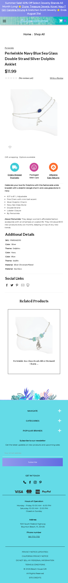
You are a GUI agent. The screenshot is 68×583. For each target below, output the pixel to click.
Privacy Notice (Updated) (35, 552)
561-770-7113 (34, 536)
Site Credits (35, 578)
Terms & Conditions (35, 565)
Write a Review (56, 78)
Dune (25, 6)
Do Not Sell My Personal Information (35, 560)
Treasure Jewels (39, 6)
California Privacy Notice (35, 556)
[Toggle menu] (4, 21)
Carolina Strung (16, 9)
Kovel (53, 6)
